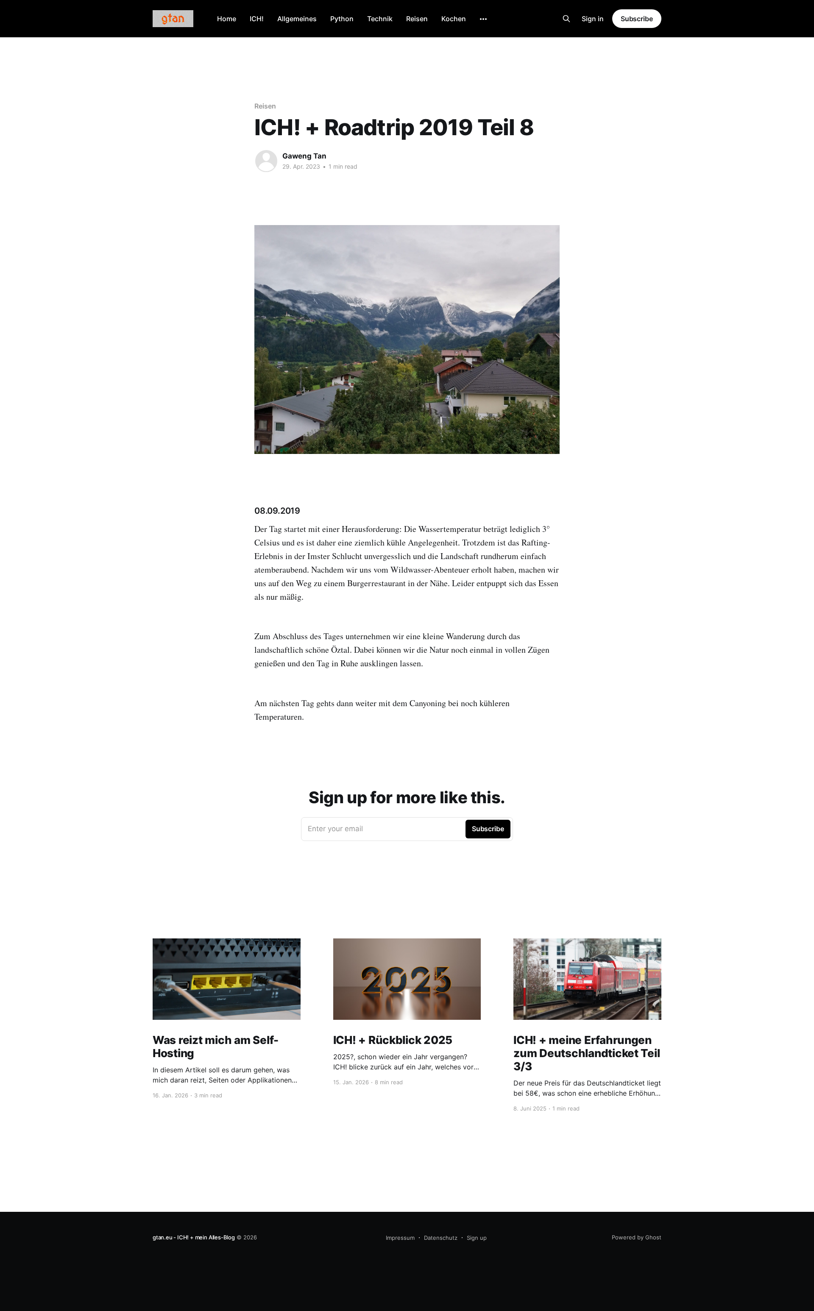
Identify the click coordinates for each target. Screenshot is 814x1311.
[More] (483, 19)
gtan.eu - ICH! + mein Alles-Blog (194, 1237)
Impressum (400, 1237)
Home (226, 18)
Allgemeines (297, 18)
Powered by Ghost (636, 1237)
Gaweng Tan (304, 156)
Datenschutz (440, 1237)
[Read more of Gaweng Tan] (266, 161)
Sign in (593, 18)
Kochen (453, 18)
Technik (380, 18)
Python (342, 18)
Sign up (477, 1237)
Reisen (417, 18)
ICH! (257, 18)
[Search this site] (566, 18)
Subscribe (637, 18)
